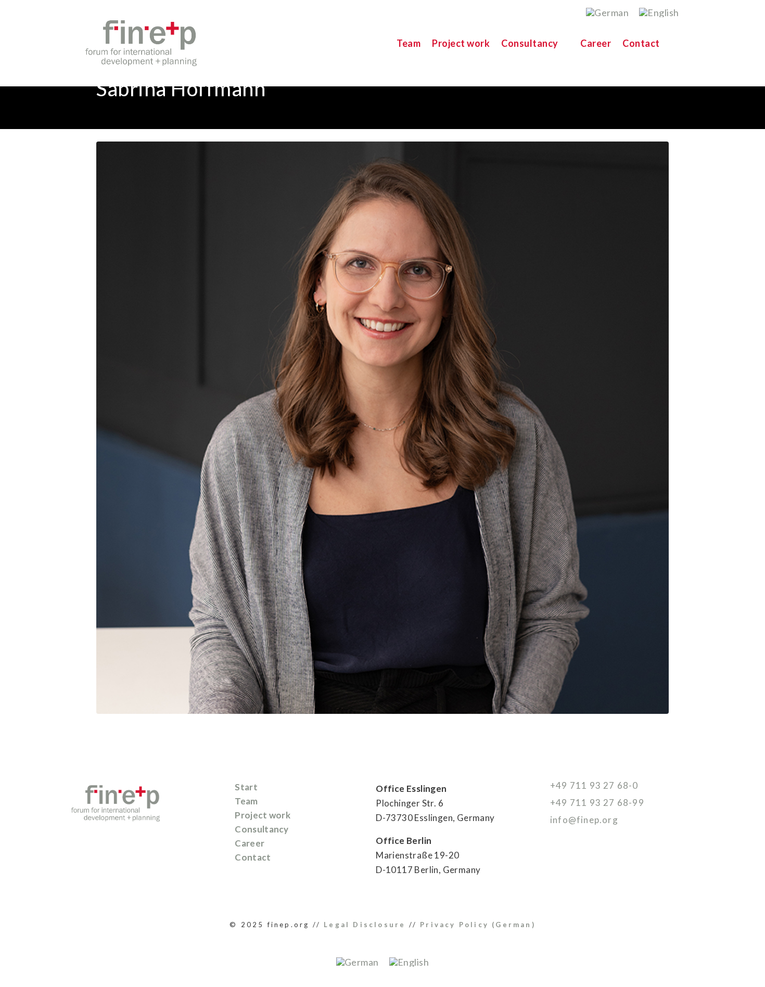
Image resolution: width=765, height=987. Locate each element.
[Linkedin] (547, 871)
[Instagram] (570, 871)
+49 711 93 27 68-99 (596, 802)
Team (408, 43)
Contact (641, 43)
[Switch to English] (659, 12)
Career (595, 43)
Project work (461, 43)
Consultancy (529, 43)
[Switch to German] (607, 12)
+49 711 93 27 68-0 (593, 785)
